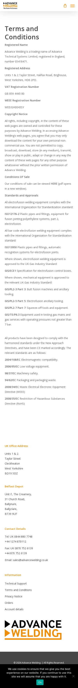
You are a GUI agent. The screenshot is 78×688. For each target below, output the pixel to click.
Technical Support (16, 583)
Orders (9, 603)
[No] (73, 676)
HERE (54, 183)
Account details (14, 609)
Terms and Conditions (18, 590)
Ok (40, 682)
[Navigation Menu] (72, 6)
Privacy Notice (13, 596)
